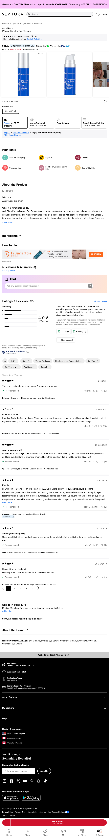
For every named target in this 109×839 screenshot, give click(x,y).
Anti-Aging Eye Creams (29, 640)
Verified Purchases (42, 361)
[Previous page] (3, 588)
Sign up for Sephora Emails (15, 765)
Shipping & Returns (12, 135)
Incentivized (7, 517)
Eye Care (15, 23)
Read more (7, 502)
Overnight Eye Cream (12, 643)
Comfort (30, 39)
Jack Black (7, 28)
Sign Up (44, 771)
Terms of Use (20, 812)
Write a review (100, 301)
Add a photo (7, 611)
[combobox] (60, 14)
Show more (7, 222)
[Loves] (98, 14)
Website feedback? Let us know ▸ (54, 654)
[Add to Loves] (105, 101)
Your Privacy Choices (56, 812)
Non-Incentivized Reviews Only (67, 361)
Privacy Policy (7, 812)
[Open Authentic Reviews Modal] (27, 352)
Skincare (5, 23)
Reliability (38, 39)
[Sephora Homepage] (12, 14)
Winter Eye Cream (68, 640)
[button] (43, 46)
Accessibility (32, 812)
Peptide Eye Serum (50, 640)
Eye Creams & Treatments (32, 23)
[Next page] (38, 588)
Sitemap (42, 812)
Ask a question (23, 36)
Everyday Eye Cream (86, 640)
